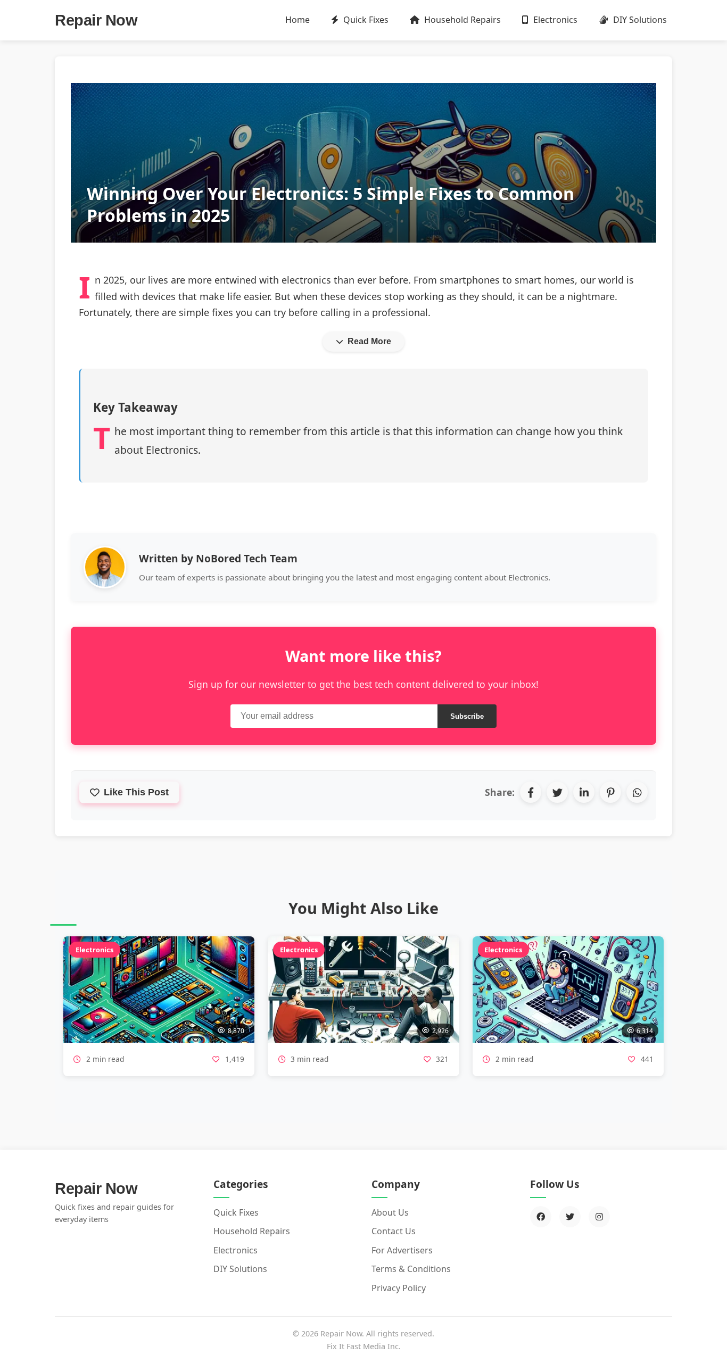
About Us (390, 1212)
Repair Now (96, 20)
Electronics (554, 20)
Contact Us (393, 1231)
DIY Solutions (639, 20)
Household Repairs (461, 20)
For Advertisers (402, 1250)
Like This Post (136, 792)
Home (297, 20)
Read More (369, 341)
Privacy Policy (398, 1288)
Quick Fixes (365, 20)
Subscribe (467, 716)
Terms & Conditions (411, 1269)
